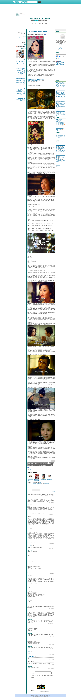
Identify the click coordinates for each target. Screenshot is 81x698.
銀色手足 (61, 135)
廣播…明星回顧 (46, 483)
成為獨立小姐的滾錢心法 (60, 64)
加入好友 (60, 48)
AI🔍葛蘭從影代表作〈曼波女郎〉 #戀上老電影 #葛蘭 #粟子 (60, 90)
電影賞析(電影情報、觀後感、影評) (35, 483)
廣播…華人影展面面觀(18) (60, 124)
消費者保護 (36, 695)
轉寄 (40, 482)
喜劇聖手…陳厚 (49, 479)
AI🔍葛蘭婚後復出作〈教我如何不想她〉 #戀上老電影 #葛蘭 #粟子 (60, 101)
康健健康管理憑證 (31, 656)
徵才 (49, 695)
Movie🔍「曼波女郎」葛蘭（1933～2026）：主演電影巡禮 (60, 114)
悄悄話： (33, 675)
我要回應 (53, 491)
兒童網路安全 (41, 695)
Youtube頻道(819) (59, 119)
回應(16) (29, 489)
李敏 (59, 135)
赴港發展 (57, 136)
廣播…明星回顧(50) (59, 129)
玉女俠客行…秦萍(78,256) (21, 89)
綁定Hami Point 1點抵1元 (60, 62)
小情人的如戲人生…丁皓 (35, 484)
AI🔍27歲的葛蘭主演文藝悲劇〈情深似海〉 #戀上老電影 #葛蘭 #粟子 (60, 107)
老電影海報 (61, 136)
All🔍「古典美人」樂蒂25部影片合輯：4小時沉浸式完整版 (60, 155)
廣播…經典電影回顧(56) (60, 123)
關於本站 (60, 44)
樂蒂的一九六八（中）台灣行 (36, 480)
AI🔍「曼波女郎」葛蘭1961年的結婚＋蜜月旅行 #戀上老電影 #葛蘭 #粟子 (60, 111)
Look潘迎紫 (58, 165)
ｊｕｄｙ (29, 545)
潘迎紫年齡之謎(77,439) (21, 90)
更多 (57, 130)
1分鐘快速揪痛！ (58, 63)
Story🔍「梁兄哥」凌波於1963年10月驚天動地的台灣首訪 (60, 145)
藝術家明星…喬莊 (59, 159)
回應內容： (33, 677)
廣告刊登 (32, 695)
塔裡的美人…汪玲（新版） (60, 141)
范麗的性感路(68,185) (21, 98)
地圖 (60, 47)
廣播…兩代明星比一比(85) (60, 122)
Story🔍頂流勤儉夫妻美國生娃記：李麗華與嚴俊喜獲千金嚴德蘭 (60, 83)
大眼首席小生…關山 (30, 480)
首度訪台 (59, 137)
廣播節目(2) (58, 121)
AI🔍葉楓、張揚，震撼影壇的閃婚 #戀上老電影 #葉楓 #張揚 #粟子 (60, 86)
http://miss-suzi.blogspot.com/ (34, 86)
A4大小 (29, 651)
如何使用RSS (22, 37)
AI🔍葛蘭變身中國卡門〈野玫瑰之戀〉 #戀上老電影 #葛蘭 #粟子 (60, 97)
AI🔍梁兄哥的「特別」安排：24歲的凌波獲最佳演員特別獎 (60, 148)
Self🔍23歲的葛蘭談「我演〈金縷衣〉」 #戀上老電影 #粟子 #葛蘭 (60, 104)
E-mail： (33, 673)
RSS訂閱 (18, 37)
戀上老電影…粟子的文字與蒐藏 (40, 18)
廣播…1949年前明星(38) (60, 128)
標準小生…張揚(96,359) (21, 74)
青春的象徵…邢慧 (43, 480)
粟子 (30, 469)
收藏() (38, 489)
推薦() (34, 489)
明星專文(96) (59, 120)
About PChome (46, 695)
